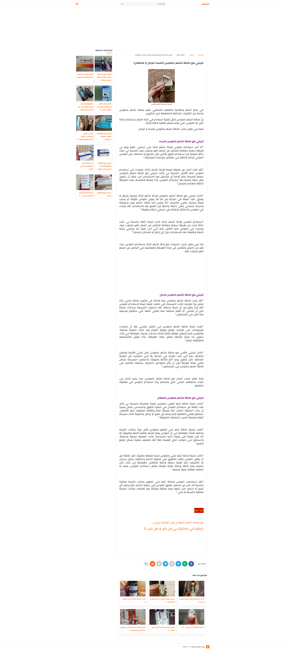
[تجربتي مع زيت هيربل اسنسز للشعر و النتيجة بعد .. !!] (162, 588)
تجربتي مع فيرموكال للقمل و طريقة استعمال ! (104, 136)
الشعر (205, 3)
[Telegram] (166, 565)
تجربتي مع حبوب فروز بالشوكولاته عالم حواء (85, 76)
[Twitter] (179, 565)
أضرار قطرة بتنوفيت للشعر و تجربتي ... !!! (86, 194)
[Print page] (159, 565)
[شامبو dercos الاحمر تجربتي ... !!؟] (191, 617)
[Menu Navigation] (77, 4)
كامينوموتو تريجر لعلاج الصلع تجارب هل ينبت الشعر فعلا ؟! (85, 106)
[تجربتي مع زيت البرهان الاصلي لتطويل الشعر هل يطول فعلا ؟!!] (133, 617)
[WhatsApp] (185, 565)
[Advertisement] (142, 31)
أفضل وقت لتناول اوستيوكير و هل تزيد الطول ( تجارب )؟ (104, 106)
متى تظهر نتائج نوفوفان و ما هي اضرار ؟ (86, 166)
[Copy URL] (146, 565)
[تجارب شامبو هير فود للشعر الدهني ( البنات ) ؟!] (191, 588)
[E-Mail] (172, 565)
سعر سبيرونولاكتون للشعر (104, 194)
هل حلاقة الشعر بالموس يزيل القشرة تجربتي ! (178, 522)
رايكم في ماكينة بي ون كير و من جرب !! (174, 528)
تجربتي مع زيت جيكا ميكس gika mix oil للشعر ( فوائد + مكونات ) (104, 77)
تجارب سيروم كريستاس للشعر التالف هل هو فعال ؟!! (85, 136)
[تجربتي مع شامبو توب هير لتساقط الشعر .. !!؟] (162, 617)
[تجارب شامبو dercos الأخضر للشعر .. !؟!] (133, 588)
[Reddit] (153, 565)
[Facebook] (191, 565)
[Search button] (122, 4)
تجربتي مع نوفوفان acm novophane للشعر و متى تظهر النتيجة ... (104, 166)
